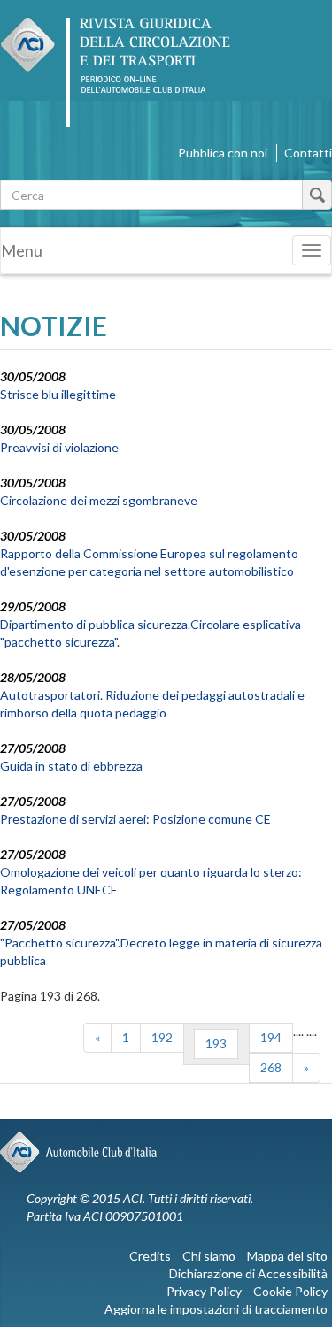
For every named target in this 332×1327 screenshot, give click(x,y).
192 (162, 1037)
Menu (21, 250)
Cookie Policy (290, 1291)
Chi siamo (208, 1255)
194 (271, 1037)
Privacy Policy (204, 1291)
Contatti (308, 152)
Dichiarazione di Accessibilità (248, 1273)
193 (216, 1043)
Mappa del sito (287, 1255)
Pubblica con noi (222, 152)
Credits (150, 1255)
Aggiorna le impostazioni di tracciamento (216, 1308)
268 (271, 1067)
